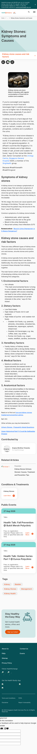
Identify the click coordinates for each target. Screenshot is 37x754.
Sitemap (5, 658)
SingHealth (7, 163)
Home (2, 18)
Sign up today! (12, 632)
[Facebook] (10, 673)
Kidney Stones (10, 589)
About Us (5, 649)
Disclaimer (5, 702)
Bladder (18, 584)
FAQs (4, 653)
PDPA (20, 698)
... (7, 18)
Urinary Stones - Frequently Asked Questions (17, 427)
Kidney (7, 584)
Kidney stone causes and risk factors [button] (15, 55)
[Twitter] (4, 673)
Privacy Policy (7, 663)
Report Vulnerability (24, 702)
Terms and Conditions (8, 698)
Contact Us (24, 649)
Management (26, 589)
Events (22, 653)
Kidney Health (10, 593)
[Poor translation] (6, 728)
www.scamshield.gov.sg (23, 7)
